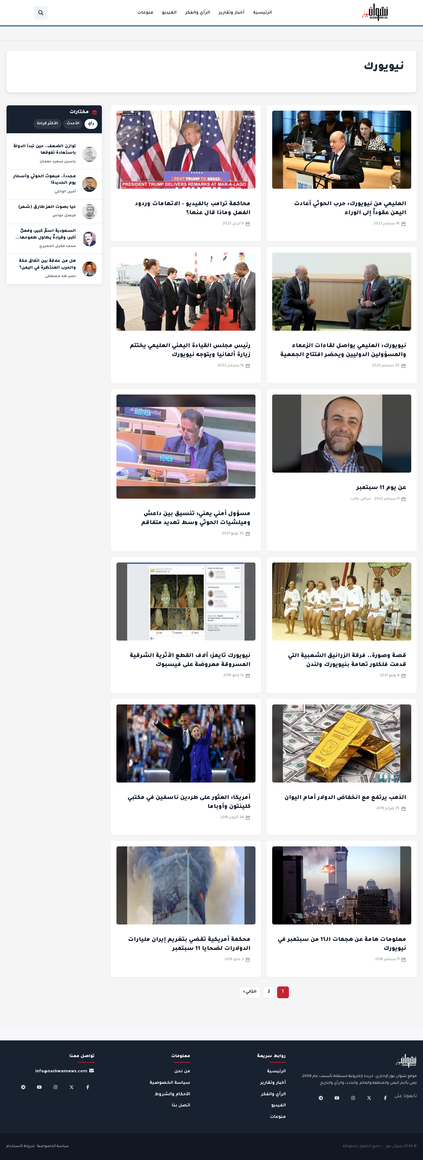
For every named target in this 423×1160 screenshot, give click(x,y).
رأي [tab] (91, 124)
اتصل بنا (181, 1105)
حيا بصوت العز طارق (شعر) (47, 207)
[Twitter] (369, 1098)
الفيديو (169, 13)
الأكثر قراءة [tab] (47, 124)
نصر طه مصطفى (60, 276)
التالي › (249, 992)
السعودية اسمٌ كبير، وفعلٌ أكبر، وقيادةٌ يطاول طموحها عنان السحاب (48, 238)
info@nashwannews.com (61, 1071)
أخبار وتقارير (231, 13)
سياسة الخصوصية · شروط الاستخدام (37, 1147)
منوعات (145, 13)
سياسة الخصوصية (170, 1083)
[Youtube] (337, 1098)
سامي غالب (361, 499)
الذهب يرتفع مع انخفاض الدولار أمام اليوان (345, 798)
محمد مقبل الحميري (57, 246)
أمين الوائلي (65, 192)
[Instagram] (353, 1098)
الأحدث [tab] (73, 124)
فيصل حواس (64, 216)
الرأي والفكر (197, 13)
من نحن (182, 1071)
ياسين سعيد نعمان (58, 162)
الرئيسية (262, 13)
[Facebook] (385, 1098)
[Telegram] (321, 1098)
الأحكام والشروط (172, 1094)
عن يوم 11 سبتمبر (381, 488)
